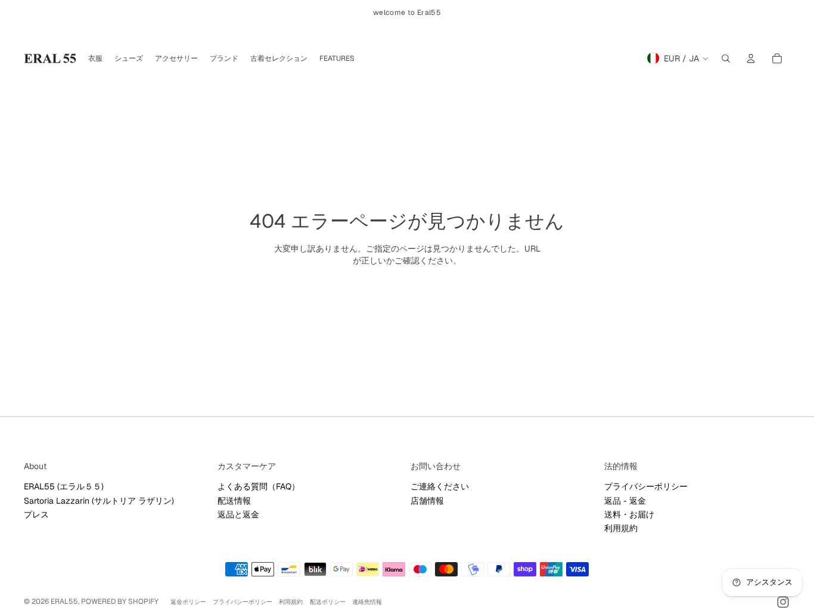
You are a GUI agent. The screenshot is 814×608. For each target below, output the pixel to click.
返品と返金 (238, 514)
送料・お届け (629, 514)
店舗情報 (427, 500)
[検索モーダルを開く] (726, 58)
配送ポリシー (328, 602)
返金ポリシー (188, 602)
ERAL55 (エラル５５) (64, 486)
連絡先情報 (367, 602)
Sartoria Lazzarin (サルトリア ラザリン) (99, 500)
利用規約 (621, 528)
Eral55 (64, 601)
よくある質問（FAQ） (259, 486)
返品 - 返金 (625, 500)
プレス (36, 514)
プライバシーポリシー (646, 486)
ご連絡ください (440, 486)
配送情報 (234, 500)
